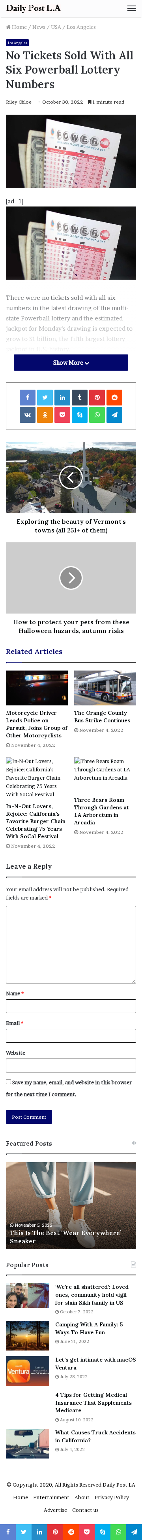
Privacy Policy (112, 1497)
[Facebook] (28, 397)
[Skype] (80, 415)
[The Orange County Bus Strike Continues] (105, 688)
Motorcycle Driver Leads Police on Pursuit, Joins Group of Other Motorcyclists (36, 724)
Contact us (85, 1510)
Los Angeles (81, 27)
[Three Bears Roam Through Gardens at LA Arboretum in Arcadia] (105, 774)
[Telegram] (114, 415)
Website (15, 1052)
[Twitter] (45, 397)
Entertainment (51, 1497)
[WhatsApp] (97, 415)
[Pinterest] (97, 397)
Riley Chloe (19, 102)
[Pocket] (62, 415)
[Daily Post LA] (33, 8)
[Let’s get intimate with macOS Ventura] (27, 1371)
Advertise (55, 1510)
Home (19, 27)
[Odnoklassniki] (45, 415)
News (38, 27)
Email (14, 1023)
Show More (68, 362)
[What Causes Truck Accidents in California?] (27, 1444)
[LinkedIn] (62, 397)
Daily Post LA (119, 1484)
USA (56, 27)
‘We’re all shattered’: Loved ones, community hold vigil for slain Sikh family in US (92, 1294)
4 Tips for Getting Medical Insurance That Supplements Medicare (93, 1402)
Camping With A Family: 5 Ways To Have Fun (89, 1328)
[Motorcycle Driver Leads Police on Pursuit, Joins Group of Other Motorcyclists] (37, 688)
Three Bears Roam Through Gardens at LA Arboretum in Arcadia (101, 811)
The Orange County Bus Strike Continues (102, 716)
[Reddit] (114, 397)
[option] (71, 1205)
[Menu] (131, 8)
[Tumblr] (80, 397)
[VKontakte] (28, 415)
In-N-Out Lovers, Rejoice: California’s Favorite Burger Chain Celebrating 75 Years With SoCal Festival (35, 821)
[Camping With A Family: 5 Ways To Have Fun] (27, 1336)
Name (15, 993)
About (82, 1497)
